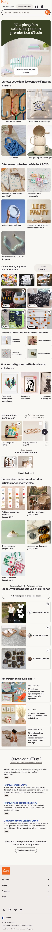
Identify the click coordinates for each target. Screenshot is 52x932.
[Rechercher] (48, 12)
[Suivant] (45, 432)
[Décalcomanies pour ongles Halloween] (26, 280)
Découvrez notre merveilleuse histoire (26, 763)
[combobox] (23, 12)
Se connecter (8, 7)
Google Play (28, 904)
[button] (6, 917)
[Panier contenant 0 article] (42, 6)
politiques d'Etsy (14, 828)
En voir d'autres (25, 473)
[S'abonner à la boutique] (48, 604)
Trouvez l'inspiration (43, 268)
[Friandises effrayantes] (9, 280)
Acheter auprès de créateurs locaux (26, 596)
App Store (10, 904)
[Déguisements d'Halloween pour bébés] (44, 280)
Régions (30, 929)
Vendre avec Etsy (24, 7)
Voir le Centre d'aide (26, 850)
